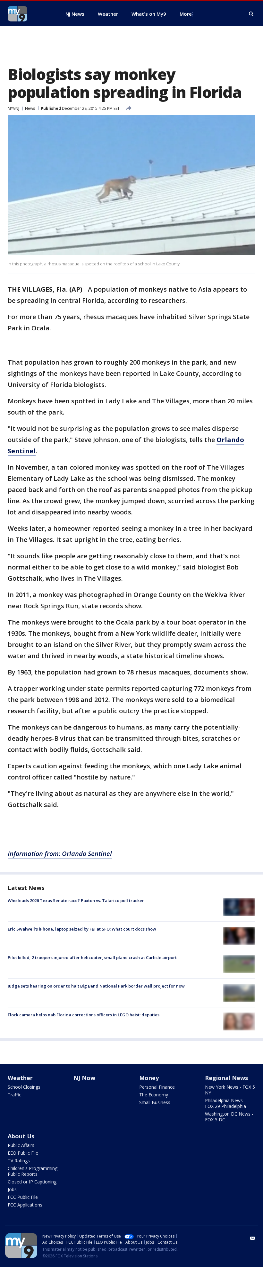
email (253, 1238)
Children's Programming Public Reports (32, 1171)
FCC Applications (25, 1205)
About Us (21, 1136)
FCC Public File (23, 1197)
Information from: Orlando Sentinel (60, 853)
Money (149, 1078)
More (186, 14)
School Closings (24, 1087)
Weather (20, 1078)
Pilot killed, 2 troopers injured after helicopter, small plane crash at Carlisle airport (92, 957)
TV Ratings (19, 1161)
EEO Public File (23, 1153)
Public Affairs (21, 1145)
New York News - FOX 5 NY (230, 1090)
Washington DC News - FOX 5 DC (229, 1117)
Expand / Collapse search (251, 14)
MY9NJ (13, 108)
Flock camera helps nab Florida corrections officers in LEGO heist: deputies (83, 1015)
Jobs (12, 1189)
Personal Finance (157, 1087)
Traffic (14, 1095)
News (30, 108)
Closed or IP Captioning (32, 1182)
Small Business (154, 1102)
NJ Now (84, 1078)
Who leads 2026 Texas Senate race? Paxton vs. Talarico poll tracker (76, 900)
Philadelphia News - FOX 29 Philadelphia (225, 1103)
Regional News (226, 1078)
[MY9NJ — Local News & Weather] (29, 13)
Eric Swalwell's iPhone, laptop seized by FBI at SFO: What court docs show (82, 929)
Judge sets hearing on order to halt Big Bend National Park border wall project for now (96, 986)
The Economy (153, 1095)
